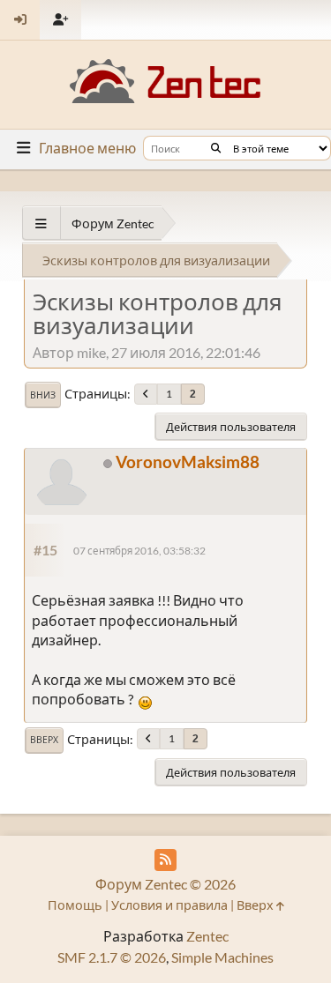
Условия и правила (169, 904)
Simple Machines (222, 957)
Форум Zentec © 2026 (165, 883)
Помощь (75, 904)
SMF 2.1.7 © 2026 (111, 957)
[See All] (41, 223)
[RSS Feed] (165, 860)
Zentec (207, 935)
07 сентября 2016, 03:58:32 (139, 550)
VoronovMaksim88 (188, 461)
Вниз (43, 395)
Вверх (44, 739)
